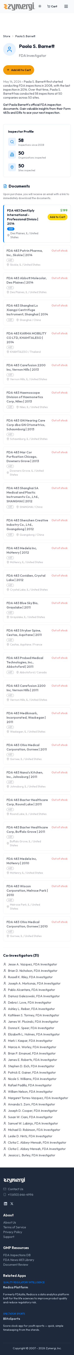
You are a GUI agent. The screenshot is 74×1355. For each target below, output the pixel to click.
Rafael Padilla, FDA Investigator (30, 1085)
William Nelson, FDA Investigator (30, 1092)
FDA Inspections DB (17, 1255)
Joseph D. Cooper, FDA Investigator (32, 1111)
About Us (9, 1222)
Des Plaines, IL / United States (24, 235)
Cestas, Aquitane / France (26, 644)
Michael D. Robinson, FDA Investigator (34, 1130)
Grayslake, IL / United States (27, 617)
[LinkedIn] (5, 1203)
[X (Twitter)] (11, 1203)
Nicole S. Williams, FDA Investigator (32, 1079)
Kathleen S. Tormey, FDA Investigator (33, 1015)
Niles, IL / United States (34, 407)
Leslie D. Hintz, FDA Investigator (30, 1136)
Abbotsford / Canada (33, 672)
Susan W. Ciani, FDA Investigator (30, 1117)
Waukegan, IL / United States (27, 731)
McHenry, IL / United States (26, 562)
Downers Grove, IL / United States (27, 472)
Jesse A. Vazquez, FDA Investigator (32, 964)
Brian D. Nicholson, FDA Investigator (32, 971)
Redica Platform (15, 1287)
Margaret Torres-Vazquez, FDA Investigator (38, 1098)
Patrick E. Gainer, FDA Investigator (32, 1072)
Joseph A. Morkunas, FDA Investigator (34, 983)
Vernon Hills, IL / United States (28, 379)
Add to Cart (57, 217)
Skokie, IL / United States (25, 264)
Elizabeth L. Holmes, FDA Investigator (34, 1034)
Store (6, 36)
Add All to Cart (21, 70)
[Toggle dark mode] (40, 6)
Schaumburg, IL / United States (29, 439)
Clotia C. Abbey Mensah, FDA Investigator (37, 1149)
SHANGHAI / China (31, 507)
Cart (54, 6)
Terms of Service (14, 1227)
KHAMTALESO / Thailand (25, 352)
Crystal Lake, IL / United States (29, 589)
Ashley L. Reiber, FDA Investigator (31, 1009)
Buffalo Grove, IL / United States (25, 843)
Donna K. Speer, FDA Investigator (31, 1028)
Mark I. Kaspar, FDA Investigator (30, 1041)
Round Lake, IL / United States (28, 814)
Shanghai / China (30, 320)
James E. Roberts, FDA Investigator (32, 1060)
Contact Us (15, 1189)
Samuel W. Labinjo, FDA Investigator (33, 1123)
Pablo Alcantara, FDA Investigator (31, 990)
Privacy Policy (12, 1232)
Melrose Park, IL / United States (25, 906)
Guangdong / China (32, 535)
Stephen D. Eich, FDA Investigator (31, 1066)
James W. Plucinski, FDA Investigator (33, 1022)
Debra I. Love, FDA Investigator (29, 1002)
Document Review (15, 1265)
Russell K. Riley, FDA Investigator (30, 977)
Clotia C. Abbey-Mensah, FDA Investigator (37, 1142)
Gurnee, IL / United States (26, 759)
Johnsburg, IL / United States (28, 786)
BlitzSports (11, 1319)
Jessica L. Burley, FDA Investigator (31, 1155)
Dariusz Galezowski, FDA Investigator (34, 996)
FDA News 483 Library (18, 1260)
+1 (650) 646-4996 (20, 1195)
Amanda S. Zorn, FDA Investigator (31, 1104)
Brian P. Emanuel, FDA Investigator (32, 1053)
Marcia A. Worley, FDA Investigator (32, 1047)
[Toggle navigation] (66, 6)
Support (8, 1237)
